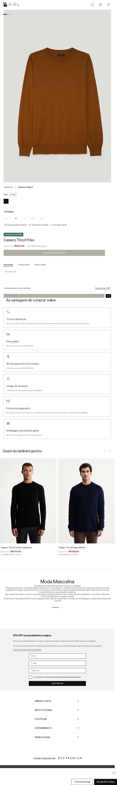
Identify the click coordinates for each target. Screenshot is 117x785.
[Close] (113, 773)
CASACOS (8, 187)
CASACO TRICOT (25, 187)
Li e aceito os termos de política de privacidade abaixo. (57, 677)
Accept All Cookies (105, 782)
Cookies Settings (82, 782)
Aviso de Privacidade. (48, 776)
